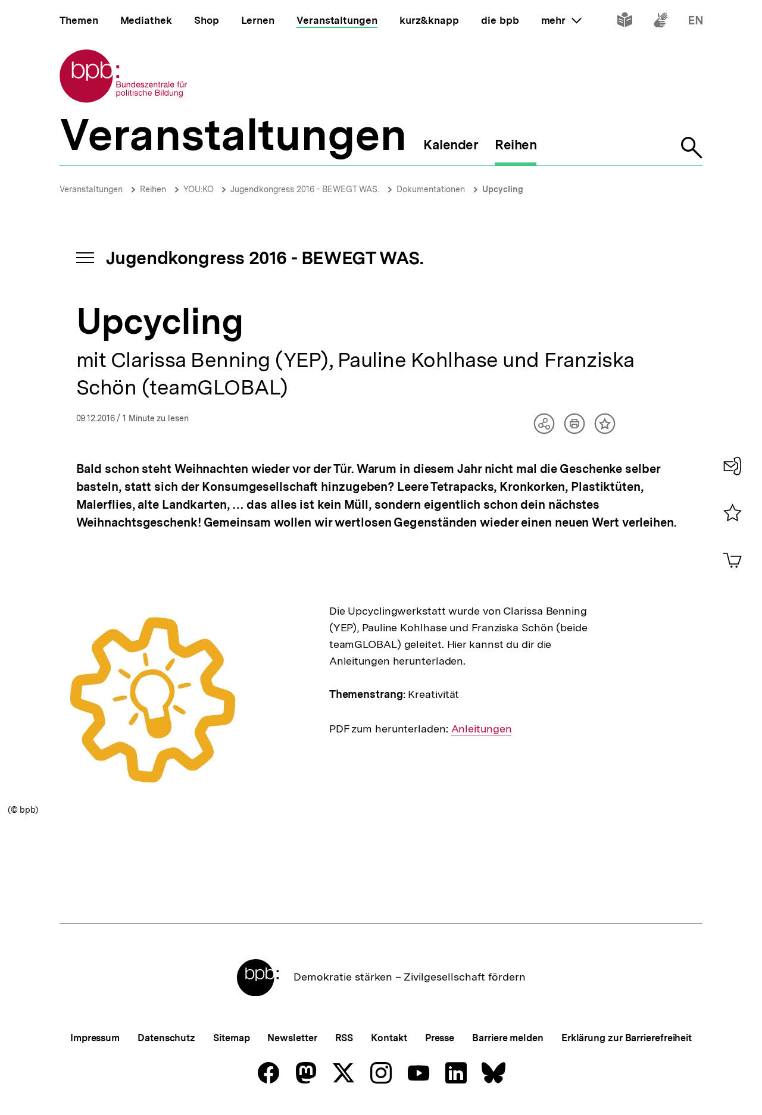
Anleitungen (481, 728)
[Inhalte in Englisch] (695, 22)
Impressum (95, 1038)
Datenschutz (166, 1038)
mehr (561, 20)
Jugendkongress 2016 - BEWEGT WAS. (304, 189)
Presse (439, 1038)
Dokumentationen (430, 189)
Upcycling (502, 189)
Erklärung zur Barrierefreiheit (626, 1038)
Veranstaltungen (91, 189)
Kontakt (389, 1038)
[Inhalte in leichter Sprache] (624, 22)
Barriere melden (508, 1038)
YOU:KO (199, 189)
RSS (344, 1038)
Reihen (153, 189)
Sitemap (231, 1038)
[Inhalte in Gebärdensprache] (660, 22)
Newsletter (292, 1038)
